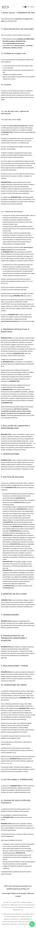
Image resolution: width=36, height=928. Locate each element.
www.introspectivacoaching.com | (20, 886)
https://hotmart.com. (6, 763)
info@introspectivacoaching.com (18, 889)
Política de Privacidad (18, 893)
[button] (32, 924)
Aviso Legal (6, 893)
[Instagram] (20, 881)
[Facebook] (15, 881)
